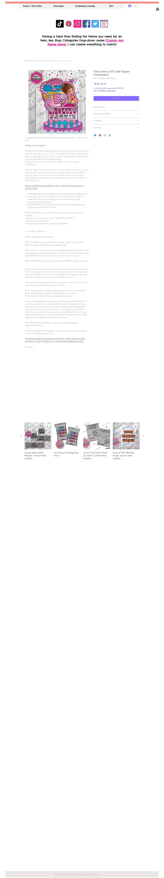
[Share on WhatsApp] (104, 135)
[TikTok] (60, 24)
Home (28, 60)
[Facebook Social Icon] (86, 24)
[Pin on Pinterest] (100, 135)
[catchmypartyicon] (104, 24)
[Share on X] (109, 135)
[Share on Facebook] (95, 135)
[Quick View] (37, 435)
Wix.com (95, 874)
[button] (157, 9)
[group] (82, 442)
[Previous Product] (20, 435)
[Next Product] (143, 435)
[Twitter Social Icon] (95, 24)
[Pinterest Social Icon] (69, 24)
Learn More (111, 91)
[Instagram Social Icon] (77, 24)
